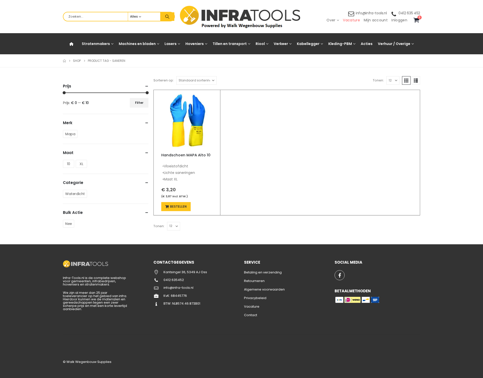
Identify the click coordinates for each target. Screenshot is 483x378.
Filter (139, 103)
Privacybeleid (255, 298)
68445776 (179, 295)
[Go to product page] (186, 119)
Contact (250, 315)
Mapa (70, 133)
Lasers (171, 43)
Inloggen (399, 20)
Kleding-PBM (340, 43)
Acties (367, 43)
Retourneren (254, 280)
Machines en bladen (137, 43)
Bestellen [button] (178, 206)
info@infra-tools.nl (371, 13)
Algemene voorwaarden (264, 289)
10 (68, 163)
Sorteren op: (163, 80)
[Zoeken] (167, 16)
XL (81, 163)
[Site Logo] (241, 16)
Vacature (351, 20)
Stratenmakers (96, 43)
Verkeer (281, 43)
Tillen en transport (230, 43)
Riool (260, 43)
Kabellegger (308, 43)
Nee (68, 223)
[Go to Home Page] (64, 61)
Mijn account (376, 20)
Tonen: (378, 80)
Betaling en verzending (263, 272)
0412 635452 (174, 279)
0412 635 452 (409, 13)
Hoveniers (194, 43)
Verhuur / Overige (394, 43)
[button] (406, 80)
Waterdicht (75, 193)
